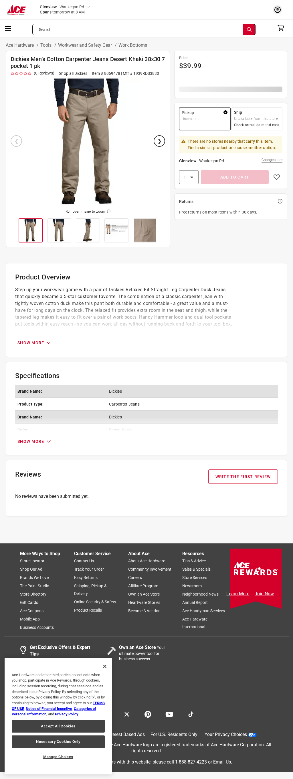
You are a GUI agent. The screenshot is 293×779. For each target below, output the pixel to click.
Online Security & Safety (95, 602)
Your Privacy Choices (226, 734)
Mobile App (30, 619)
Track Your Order (89, 569)
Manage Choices (58, 757)
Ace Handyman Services (203, 611)
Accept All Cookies (58, 726)
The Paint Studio (34, 586)
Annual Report (195, 602)
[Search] (249, 29)
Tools (46, 45)
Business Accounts (37, 627)
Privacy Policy (66, 714)
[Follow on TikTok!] (190, 714)
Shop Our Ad (31, 569)
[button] (88, 142)
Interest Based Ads (126, 734)
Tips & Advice (194, 561)
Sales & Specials (196, 569)
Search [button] (45, 29)
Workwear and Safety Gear (85, 45)
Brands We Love (34, 578)
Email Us (222, 762)
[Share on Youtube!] (169, 714)
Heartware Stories (144, 602)
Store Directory (33, 594)
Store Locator (32, 561)
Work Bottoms (132, 45)
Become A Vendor (144, 611)
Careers (135, 578)
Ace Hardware (20, 45)
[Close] (104, 666)
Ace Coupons (31, 611)
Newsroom (192, 586)
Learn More (237, 593)
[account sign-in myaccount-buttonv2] (279, 9)
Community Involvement (149, 569)
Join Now (264, 593)
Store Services (194, 578)
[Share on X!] (126, 714)
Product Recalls (88, 610)
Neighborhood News (200, 594)
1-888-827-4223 (191, 762)
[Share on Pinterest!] (147, 714)
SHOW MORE (30, 342)
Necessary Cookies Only (58, 741)
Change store (272, 160)
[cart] (282, 28)
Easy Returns (86, 578)
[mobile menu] (8, 28)
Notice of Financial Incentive (49, 708)
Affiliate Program (143, 586)
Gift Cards (29, 602)
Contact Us (84, 561)
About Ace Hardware (146, 561)
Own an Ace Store (144, 594)
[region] (58, 716)
